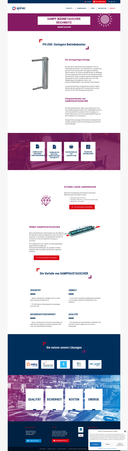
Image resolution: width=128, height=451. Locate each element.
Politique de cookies (102, 448)
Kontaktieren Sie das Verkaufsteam (71, 154)
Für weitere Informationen (88, 153)
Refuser (108, 444)
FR (109, 1)
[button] (125, 431)
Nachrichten (102, 8)
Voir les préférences (120, 444)
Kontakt (112, 8)
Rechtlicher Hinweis (51, 448)
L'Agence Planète (77, 448)
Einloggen (89, 1)
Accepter (95, 444)
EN (111, 1)
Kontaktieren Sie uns (61, 440)
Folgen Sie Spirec (34, 440)
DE (114, 1)
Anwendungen (81, 8)
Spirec (93, 8)
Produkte (69, 8)
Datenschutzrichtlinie (112, 448)
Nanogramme (84, 448)
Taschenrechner (100, 1)
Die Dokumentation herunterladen (83, 207)
